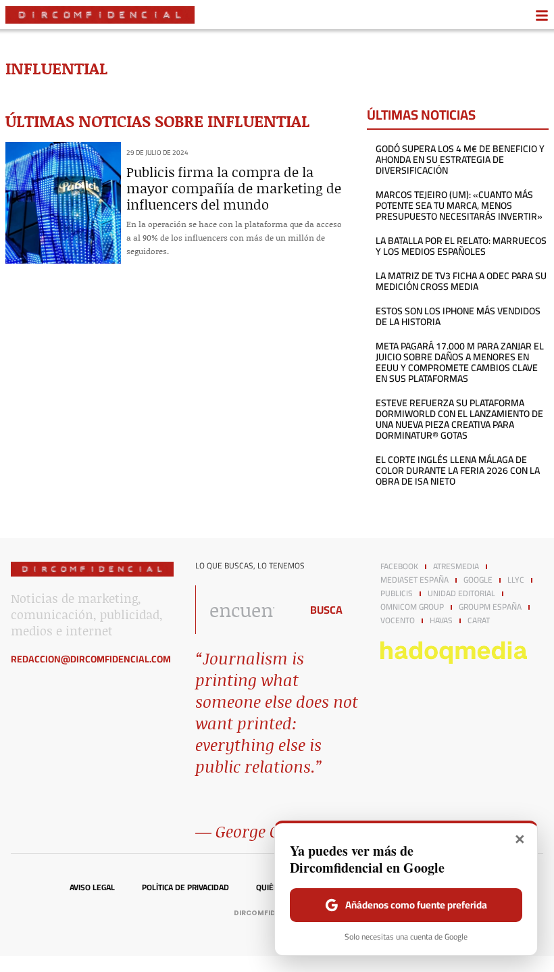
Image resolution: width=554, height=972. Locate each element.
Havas (441, 620)
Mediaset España (414, 580)
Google (478, 580)
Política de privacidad (185, 887)
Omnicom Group (412, 607)
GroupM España (490, 607)
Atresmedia (456, 566)
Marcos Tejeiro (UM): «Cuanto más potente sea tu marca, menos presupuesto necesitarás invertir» (459, 205)
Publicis (396, 593)
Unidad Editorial (461, 593)
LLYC (515, 580)
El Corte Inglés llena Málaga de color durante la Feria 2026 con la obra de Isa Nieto (458, 470)
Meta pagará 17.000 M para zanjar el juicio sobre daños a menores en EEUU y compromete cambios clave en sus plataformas (460, 362)
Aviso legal (92, 887)
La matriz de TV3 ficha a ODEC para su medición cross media (461, 281)
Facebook (399, 566)
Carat (479, 620)
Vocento (397, 620)
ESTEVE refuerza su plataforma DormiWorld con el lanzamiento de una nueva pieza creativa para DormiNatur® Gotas (459, 419)
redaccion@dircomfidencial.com (91, 659)
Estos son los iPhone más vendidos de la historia (458, 316)
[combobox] (244, 609)
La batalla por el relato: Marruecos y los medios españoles (461, 246)
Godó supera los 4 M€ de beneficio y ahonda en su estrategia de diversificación (460, 159)
